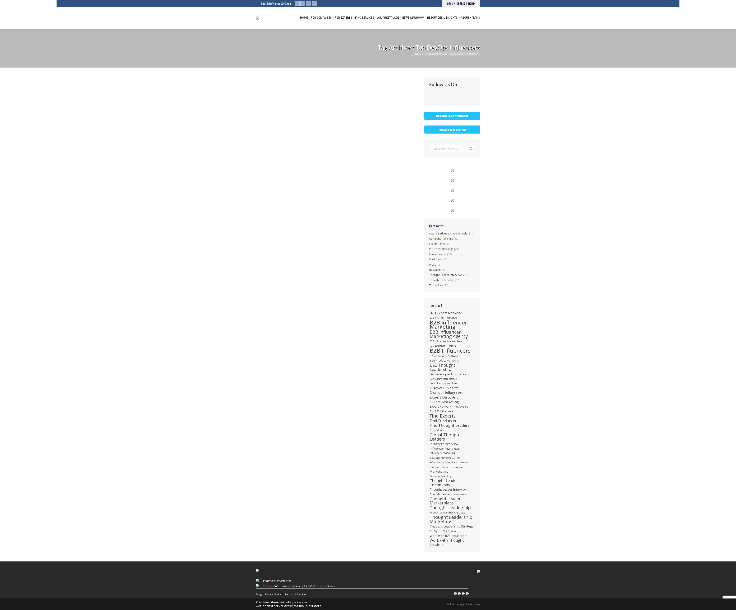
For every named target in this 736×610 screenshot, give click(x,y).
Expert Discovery (444, 397)
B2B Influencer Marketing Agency (449, 334)
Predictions (436, 259)
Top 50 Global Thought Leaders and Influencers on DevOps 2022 (311, 151)
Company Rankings (441, 238)
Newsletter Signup (452, 129)
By (321, 157)
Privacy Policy (273, 594)
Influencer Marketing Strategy (445, 457)
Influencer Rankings (272, 157)
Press (432, 264)
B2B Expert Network (445, 313)
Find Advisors (460, 406)
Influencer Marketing (442, 453)
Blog (259, 594)
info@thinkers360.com (279, 3)
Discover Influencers (446, 392)
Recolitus (475, 604)
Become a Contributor (452, 116)
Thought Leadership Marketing (451, 519)
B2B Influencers (450, 350)
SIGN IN (471, 3)
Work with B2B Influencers (448, 536)
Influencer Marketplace (443, 462)
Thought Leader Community (444, 483)
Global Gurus (437, 430)
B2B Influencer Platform (443, 346)
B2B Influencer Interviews (443, 317)
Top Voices (436, 285)
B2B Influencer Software (444, 356)
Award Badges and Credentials (448, 233)
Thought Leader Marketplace (445, 501)
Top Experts (435, 531)
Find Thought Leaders (449, 425)
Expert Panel (437, 244)
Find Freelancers (444, 421)
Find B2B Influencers (441, 411)
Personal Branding (441, 476)
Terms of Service (295, 594)
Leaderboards (293, 157)
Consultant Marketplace (443, 379)
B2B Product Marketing (444, 360)
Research (435, 270)
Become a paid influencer (449, 374)
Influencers (465, 462)
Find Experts (443, 416)
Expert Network (440, 406)
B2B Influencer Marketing (448, 324)
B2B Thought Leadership (442, 367)
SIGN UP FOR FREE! (456, 3)
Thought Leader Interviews (445, 275)
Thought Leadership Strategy (451, 526)
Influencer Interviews (445, 448)
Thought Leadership (441, 280)
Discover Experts (444, 388)
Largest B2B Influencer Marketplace (447, 469)
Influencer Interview (444, 444)
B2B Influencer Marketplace (446, 341)
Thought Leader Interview (448, 489)
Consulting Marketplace (443, 383)
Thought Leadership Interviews (447, 512)
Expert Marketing (444, 402)
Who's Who (449, 531)
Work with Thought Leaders (447, 542)
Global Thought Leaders (445, 437)
